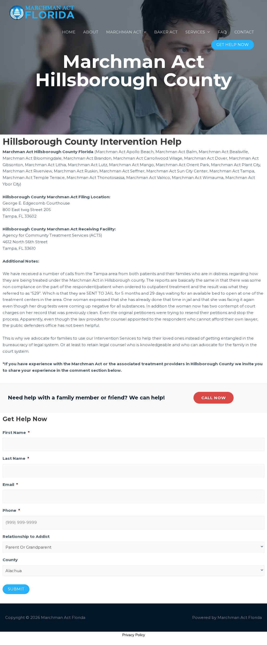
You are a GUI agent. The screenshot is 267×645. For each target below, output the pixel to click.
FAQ (222, 32)
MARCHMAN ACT (123, 32)
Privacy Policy (133, 635)
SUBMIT (16, 588)
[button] (232, 45)
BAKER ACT (166, 32)
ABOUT (90, 32)
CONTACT (244, 32)
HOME (68, 32)
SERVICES (195, 32)
